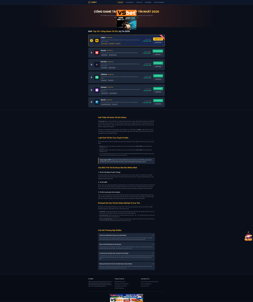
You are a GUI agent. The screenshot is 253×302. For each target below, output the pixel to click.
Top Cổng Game (129, 2)
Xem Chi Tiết (157, 54)
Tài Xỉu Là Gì (139, 2)
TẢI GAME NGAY (158, 75)
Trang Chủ (120, 2)
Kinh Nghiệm (148, 2)
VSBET (94, 2)
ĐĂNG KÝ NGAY (158, 38)
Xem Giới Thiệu (158, 42)
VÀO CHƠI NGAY (158, 63)
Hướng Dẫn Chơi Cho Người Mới (121, 283)
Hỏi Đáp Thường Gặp (119, 288)
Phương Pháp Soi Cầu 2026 (121, 286)
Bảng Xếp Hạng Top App (120, 281)
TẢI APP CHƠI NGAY (157, 51)
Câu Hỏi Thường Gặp (159, 2)
